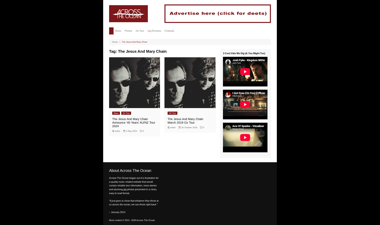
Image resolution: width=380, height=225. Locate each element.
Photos (128, 31)
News (118, 31)
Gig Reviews (154, 31)
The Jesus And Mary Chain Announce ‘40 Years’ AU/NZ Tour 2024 (133, 122)
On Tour (140, 31)
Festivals (169, 31)
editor (117, 131)
